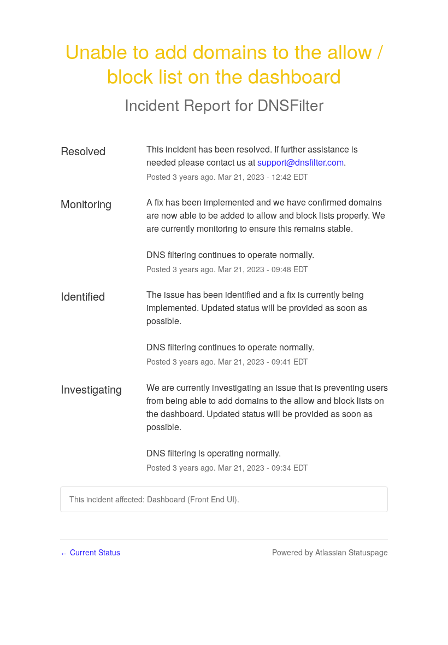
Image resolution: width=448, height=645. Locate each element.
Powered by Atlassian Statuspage (330, 552)
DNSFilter (290, 104)
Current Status (90, 552)
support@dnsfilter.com (300, 162)
